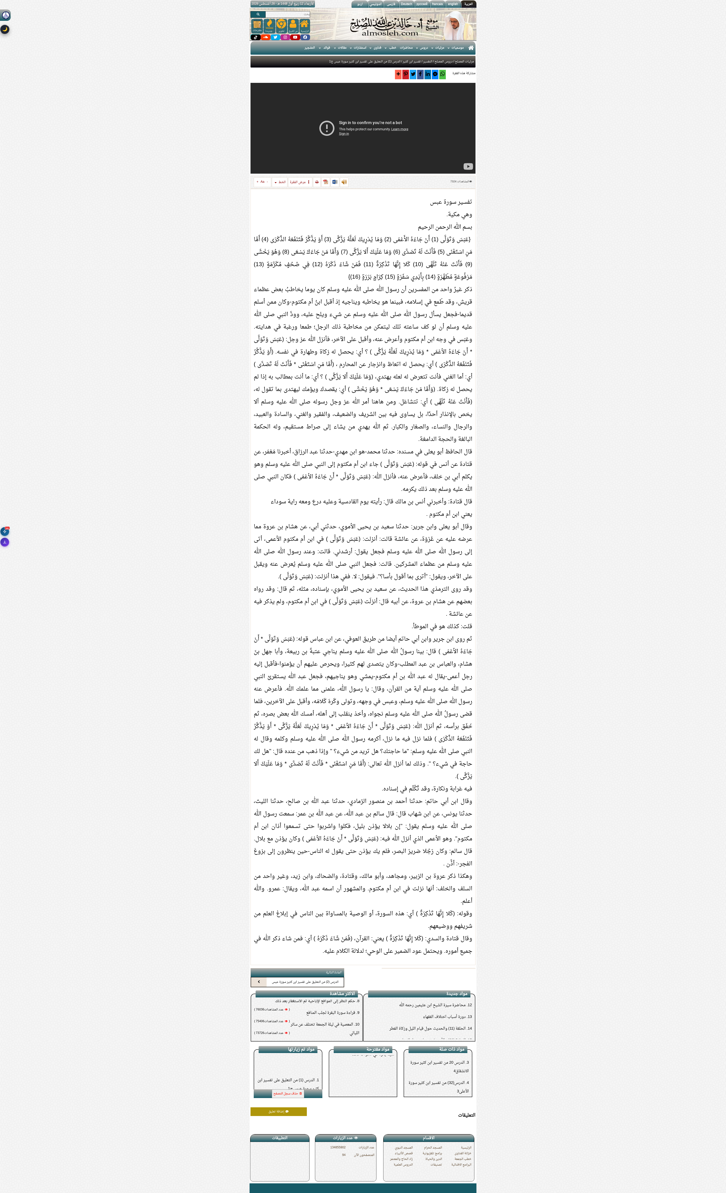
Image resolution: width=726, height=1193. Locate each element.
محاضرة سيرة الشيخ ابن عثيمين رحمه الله (432, 1037)
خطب (392, 48)
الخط (282, 182)
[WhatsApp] (442, 74)
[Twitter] (413, 74)
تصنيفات (436, 1165)
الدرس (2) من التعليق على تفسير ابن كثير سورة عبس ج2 (305, 985)
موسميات (457, 48)
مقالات (342, 48)
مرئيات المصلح (464, 62)
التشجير (310, 48)
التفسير (427, 62)
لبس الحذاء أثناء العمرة (336, 1001)
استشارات (360, 48)
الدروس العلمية (403, 1165)
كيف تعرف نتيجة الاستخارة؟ (332, 1024)
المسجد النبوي (404, 1148)
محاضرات (406, 48)
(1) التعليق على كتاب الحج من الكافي (436, 1013)
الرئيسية (466, 1148)
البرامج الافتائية (461, 1165)
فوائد (326, 48)
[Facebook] (420, 74)
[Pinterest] (405, 74)
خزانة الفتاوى (463, 1153)
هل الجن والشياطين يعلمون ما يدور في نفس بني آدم (313, 1013)
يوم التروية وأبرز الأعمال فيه (367, 1069)
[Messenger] (435, 74)
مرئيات (439, 48)
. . (252, 1188)
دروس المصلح (443, 62)
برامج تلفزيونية (432, 1153)
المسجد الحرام (433, 1148)
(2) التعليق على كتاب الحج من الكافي (438, 1001)
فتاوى (377, 48)
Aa (262, 182)
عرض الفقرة (298, 182)
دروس (424, 48)
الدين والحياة (433, 1159)
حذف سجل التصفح (286, 1094)
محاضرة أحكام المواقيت (446, 1025)
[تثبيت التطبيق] (4, 542)
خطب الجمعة (463, 1159)
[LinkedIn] (427, 74)
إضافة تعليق (276, 1112)
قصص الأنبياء (404, 1153)
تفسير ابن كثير (412, 62)
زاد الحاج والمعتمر (401, 1159)
